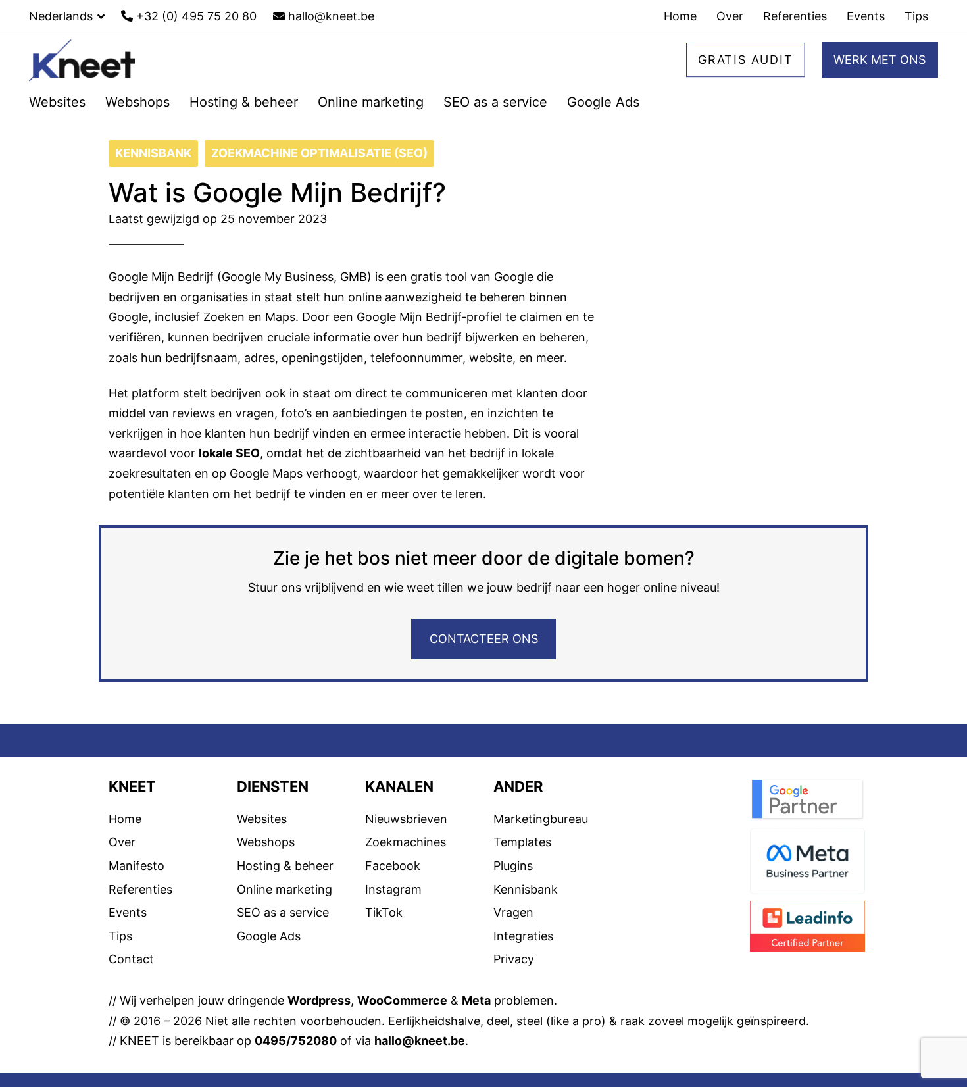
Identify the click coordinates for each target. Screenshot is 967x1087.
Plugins (513, 899)
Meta (476, 1034)
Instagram (393, 922)
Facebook (392, 899)
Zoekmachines (405, 875)
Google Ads (269, 969)
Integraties (523, 969)
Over (122, 875)
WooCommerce (402, 1034)
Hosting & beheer (285, 899)
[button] (66, 17)
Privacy (513, 992)
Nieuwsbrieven (406, 852)
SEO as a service (283, 946)
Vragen (513, 946)
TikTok (384, 946)
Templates (522, 875)
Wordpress (319, 1034)
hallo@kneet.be (419, 1074)
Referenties (140, 922)
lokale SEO (229, 486)
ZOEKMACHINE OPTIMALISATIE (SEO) (319, 186)
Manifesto (136, 899)
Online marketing (284, 922)
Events (128, 946)
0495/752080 (296, 1074)
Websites (262, 852)
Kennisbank (525, 922)
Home (125, 852)
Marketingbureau (540, 852)
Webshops (266, 875)
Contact (131, 992)
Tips (120, 969)
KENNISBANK (153, 186)
